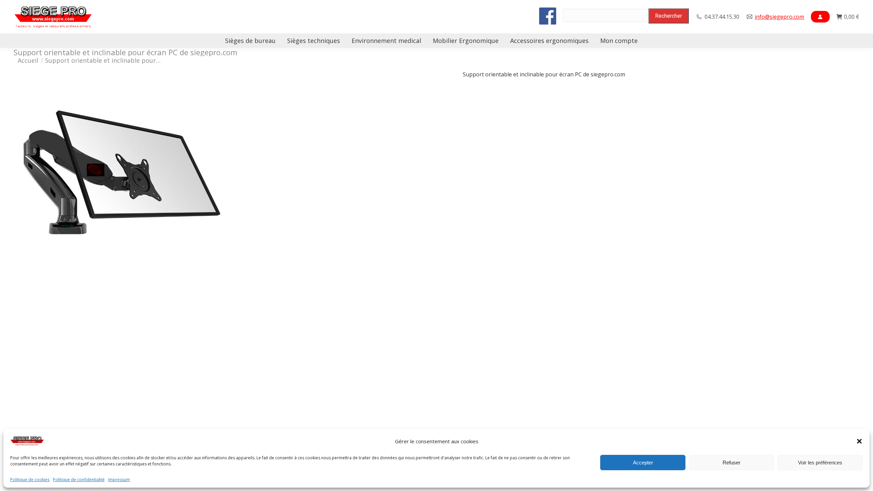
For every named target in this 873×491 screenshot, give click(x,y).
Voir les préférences (820, 462)
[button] (859, 441)
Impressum (119, 479)
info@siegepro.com (779, 16)
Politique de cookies (29, 479)
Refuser (731, 462)
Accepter (643, 462)
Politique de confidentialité (79, 479)
